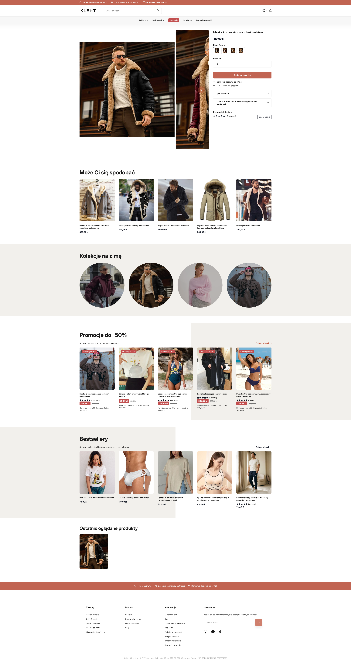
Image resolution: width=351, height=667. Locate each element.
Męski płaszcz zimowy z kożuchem (134, 225)
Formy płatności (132, 623)
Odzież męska (92, 619)
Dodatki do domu (93, 628)
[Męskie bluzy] (249, 285)
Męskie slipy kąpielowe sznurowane (135, 498)
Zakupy (90, 607)
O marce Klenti (171, 615)
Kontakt (128, 615)
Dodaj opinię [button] (264, 117)
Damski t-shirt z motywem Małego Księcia (134, 395)
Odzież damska (92, 615)
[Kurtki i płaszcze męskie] (151, 285)
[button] (201, 89)
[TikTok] (220, 631)
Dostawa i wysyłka (133, 619)
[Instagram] (205, 632)
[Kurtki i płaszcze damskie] (102, 285)
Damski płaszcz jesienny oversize (212, 394)
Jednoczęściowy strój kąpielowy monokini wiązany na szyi (172, 395)
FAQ (127, 628)
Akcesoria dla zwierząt (95, 632)
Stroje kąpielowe (93, 623)
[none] (265, 200)
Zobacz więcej (262, 343)
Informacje (170, 607)
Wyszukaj (158, 11)
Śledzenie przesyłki (204, 20)
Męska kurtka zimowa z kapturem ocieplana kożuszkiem (94, 226)
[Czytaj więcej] (265, 10)
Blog (167, 619)
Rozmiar (217, 58)
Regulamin (169, 628)
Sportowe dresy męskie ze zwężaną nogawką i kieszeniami (252, 499)
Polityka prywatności (173, 632)
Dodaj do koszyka (242, 75)
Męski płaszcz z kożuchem (248, 225)
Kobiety (142, 20)
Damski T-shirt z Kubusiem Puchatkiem (97, 498)
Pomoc (129, 607)
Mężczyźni (157, 20)
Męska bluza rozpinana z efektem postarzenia (94, 395)
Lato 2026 (187, 20)
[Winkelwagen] (270, 10)
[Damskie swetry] (200, 285)
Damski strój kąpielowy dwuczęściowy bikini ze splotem (253, 395)
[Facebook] (213, 631)
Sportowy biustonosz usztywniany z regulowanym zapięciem (213, 499)
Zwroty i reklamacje (173, 641)
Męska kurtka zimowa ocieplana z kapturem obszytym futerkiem (212, 226)
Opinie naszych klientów (175, 623)
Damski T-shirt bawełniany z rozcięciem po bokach (170, 499)
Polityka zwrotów (172, 636)
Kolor (219, 45)
